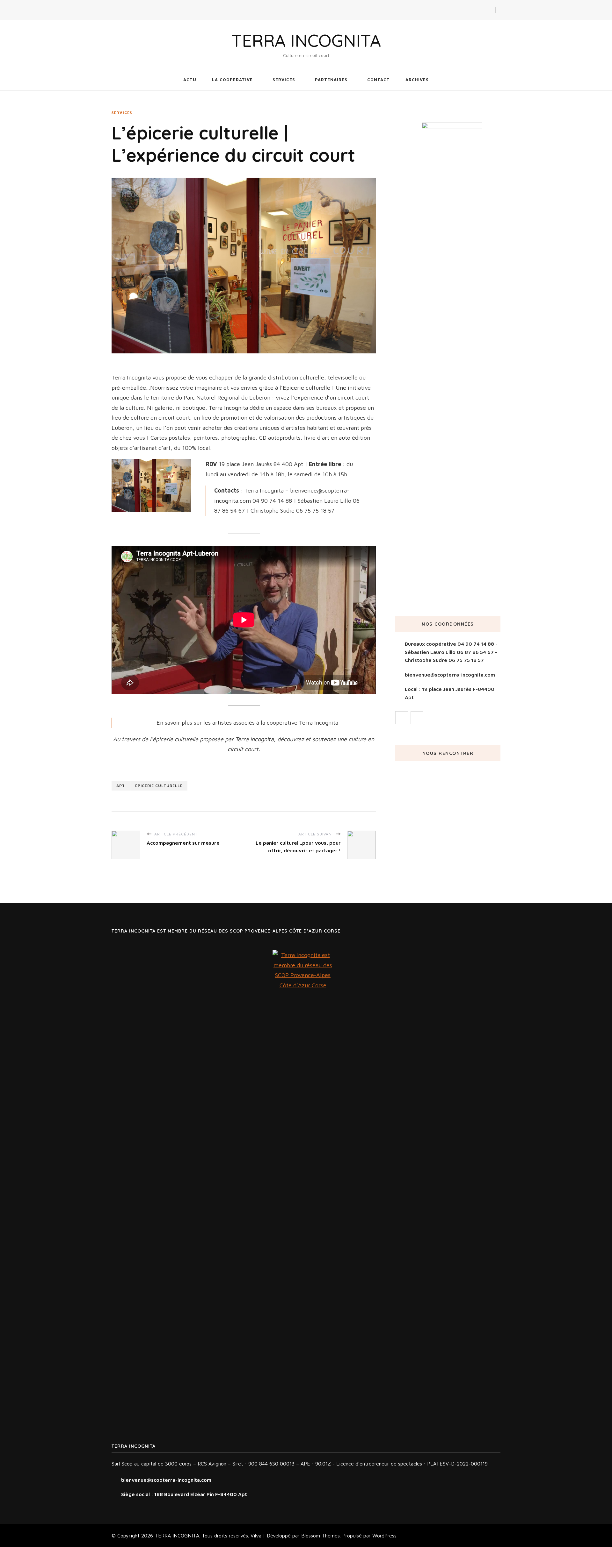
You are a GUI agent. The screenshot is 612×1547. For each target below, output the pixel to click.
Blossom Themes (320, 1535)
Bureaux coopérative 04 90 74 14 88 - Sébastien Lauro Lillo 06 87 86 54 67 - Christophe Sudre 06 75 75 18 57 (451, 652)
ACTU (189, 79)
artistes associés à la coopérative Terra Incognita (275, 722)
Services (122, 112)
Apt (120, 785)
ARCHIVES (417, 79)
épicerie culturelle (159, 785)
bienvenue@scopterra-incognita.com (450, 675)
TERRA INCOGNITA (306, 40)
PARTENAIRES (331, 79)
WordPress (384, 1535)
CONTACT (378, 79)
